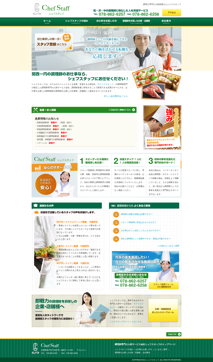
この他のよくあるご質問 (168, 246)
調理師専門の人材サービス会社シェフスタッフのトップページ (145, 344)
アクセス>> (81, 350)
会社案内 (166, 22)
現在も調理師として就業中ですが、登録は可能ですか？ (146, 239)
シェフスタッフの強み (77, 22)
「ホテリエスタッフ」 (105, 84)
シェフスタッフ (47, 22)
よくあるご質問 (160, 349)
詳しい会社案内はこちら (116, 96)
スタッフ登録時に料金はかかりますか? (138, 222)
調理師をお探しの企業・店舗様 (136, 22)
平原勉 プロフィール (162, 127)
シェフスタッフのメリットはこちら (126, 321)
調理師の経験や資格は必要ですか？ (137, 214)
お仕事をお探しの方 (106, 22)
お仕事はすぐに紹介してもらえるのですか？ (141, 230)
